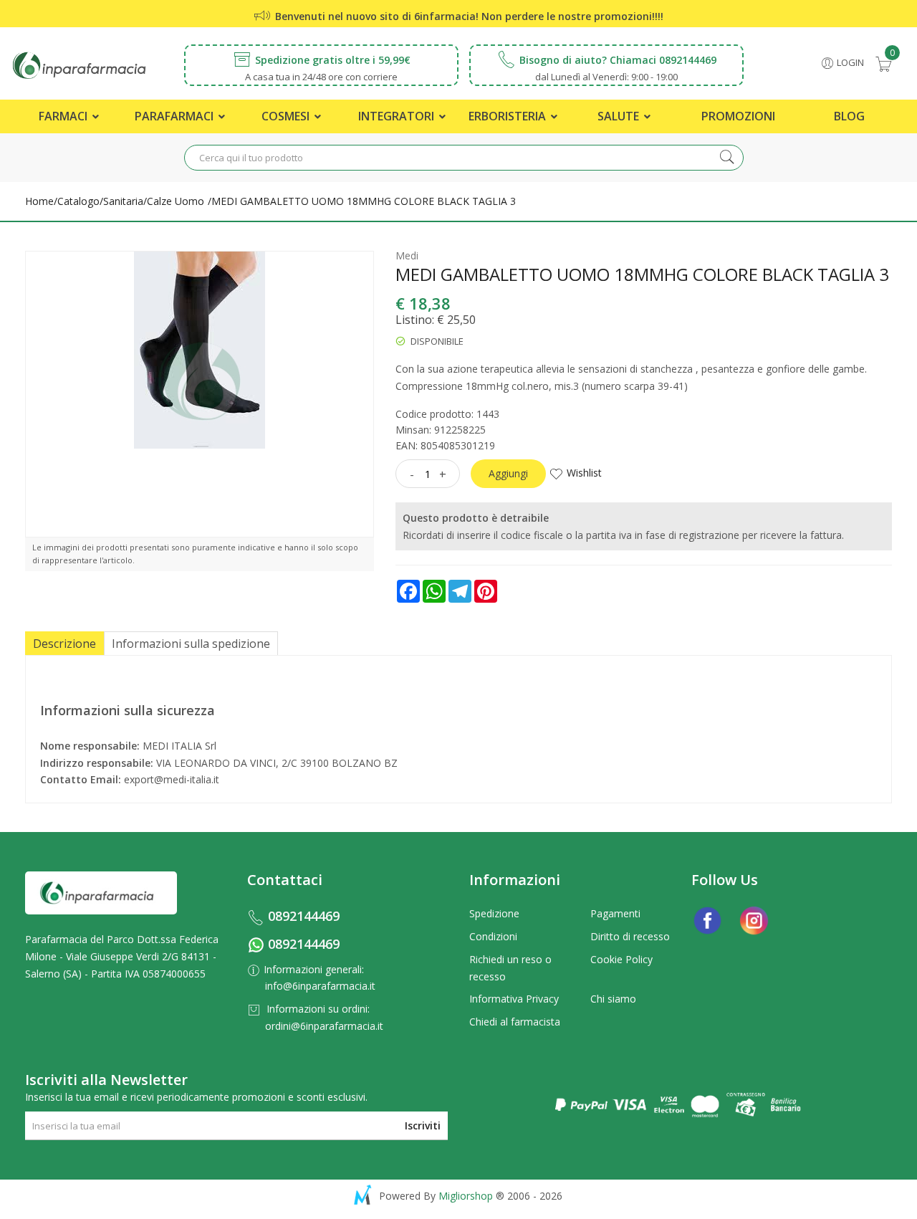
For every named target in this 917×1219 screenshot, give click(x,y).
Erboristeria (509, 116)
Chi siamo (613, 998)
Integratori (397, 116)
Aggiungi (508, 473)
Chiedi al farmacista (514, 1021)
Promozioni (738, 116)
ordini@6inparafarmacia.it (324, 1026)
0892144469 (304, 915)
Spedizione (494, 913)
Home (39, 201)
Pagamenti (615, 913)
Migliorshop (465, 1196)
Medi (406, 255)
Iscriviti (423, 1125)
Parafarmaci (175, 116)
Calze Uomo (175, 201)
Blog (849, 116)
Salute (619, 116)
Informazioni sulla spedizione (191, 643)
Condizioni (493, 936)
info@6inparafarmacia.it (320, 986)
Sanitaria (123, 201)
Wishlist (584, 472)
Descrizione (64, 643)
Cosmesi (286, 116)
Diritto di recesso (630, 936)
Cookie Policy (621, 959)
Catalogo (78, 201)
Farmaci (64, 116)
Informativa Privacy (514, 998)
